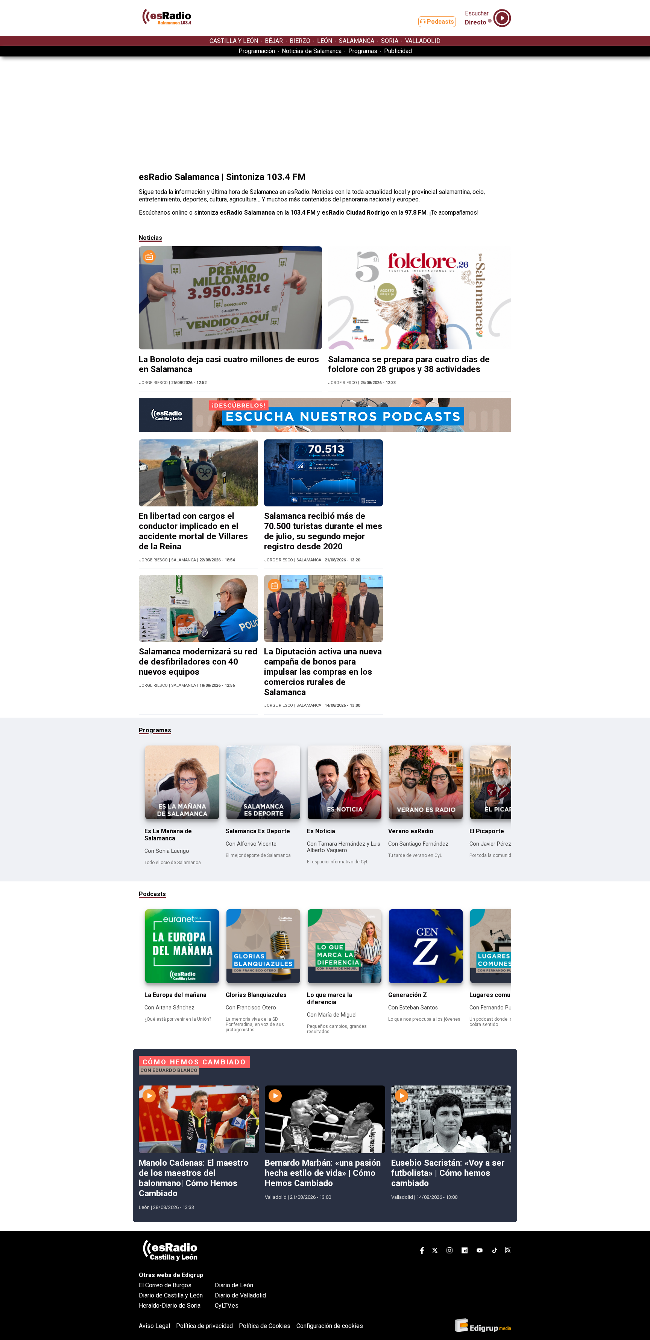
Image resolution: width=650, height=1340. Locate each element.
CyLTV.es (226, 1305)
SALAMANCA (356, 40)
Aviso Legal (154, 1325)
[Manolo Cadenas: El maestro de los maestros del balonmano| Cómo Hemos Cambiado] (199, 1151)
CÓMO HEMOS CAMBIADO (194, 1062)
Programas (362, 51)
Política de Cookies (264, 1325)
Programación (256, 51)
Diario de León (234, 1285)
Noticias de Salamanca (312, 51)
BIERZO (300, 40)
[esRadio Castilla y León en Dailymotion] (464, 1251)
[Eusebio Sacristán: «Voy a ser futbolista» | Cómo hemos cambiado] (451, 1151)
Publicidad (398, 51)
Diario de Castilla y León (171, 1295)
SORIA (389, 40)
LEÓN (324, 40)
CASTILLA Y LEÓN (234, 40)
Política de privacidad (204, 1325)
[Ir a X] (435, 1251)
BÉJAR (274, 40)
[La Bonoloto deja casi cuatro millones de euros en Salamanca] (230, 347)
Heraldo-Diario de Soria (169, 1305)
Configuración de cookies (329, 1325)
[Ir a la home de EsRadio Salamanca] (167, 32)
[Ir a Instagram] (449, 1251)
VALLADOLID (422, 40)
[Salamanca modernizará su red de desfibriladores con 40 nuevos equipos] (198, 639)
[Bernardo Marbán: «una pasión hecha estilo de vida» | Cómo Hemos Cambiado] (325, 1151)
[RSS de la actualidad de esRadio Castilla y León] (508, 1251)
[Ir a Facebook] (422, 1251)
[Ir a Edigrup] (483, 1326)
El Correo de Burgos (165, 1285)
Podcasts (439, 21)
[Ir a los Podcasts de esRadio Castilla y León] (325, 429)
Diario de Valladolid (240, 1295)
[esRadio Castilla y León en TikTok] (494, 1251)
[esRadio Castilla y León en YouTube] (479, 1251)
